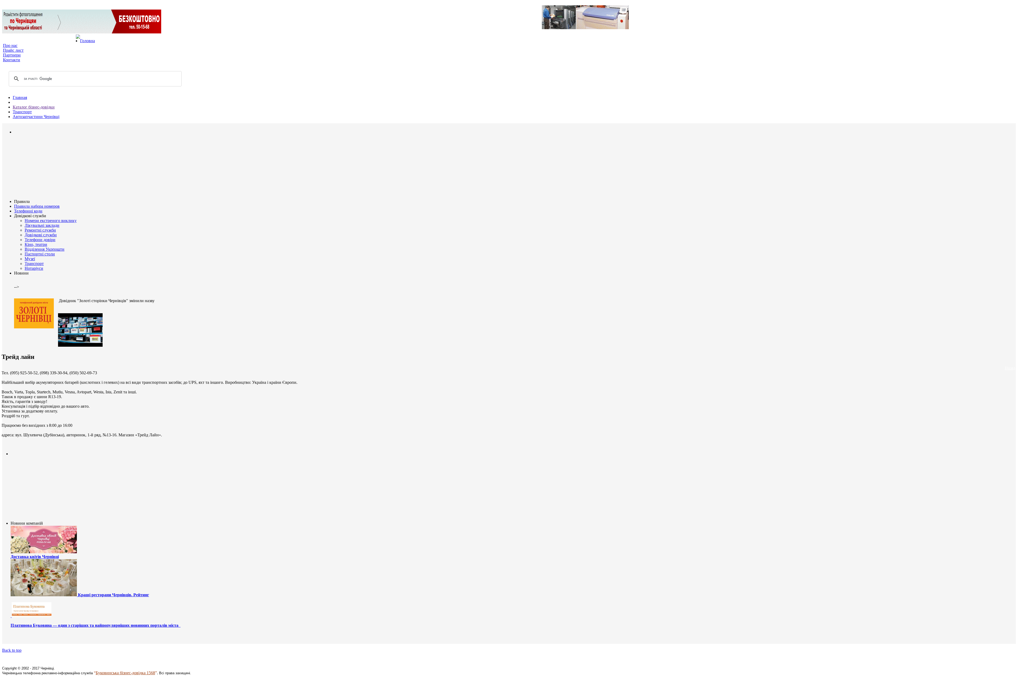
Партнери (12, 55)
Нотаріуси (34, 268)
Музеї (30, 258)
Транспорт (22, 112)
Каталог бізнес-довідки (34, 107)
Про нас (10, 45)
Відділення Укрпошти (44, 249)
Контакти (11, 60)
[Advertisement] (30, 166)
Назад (1010, 368)
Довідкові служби (41, 235)
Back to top (11, 650)
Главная (20, 97)
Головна (87, 40)
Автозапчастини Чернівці (36, 116)
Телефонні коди (28, 211)
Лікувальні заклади (42, 225)
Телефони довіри (40, 239)
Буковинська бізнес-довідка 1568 (125, 673)
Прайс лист (13, 50)
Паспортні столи (40, 254)
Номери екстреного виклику (51, 220)
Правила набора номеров (37, 206)
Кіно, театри (36, 244)
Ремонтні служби (40, 230)
